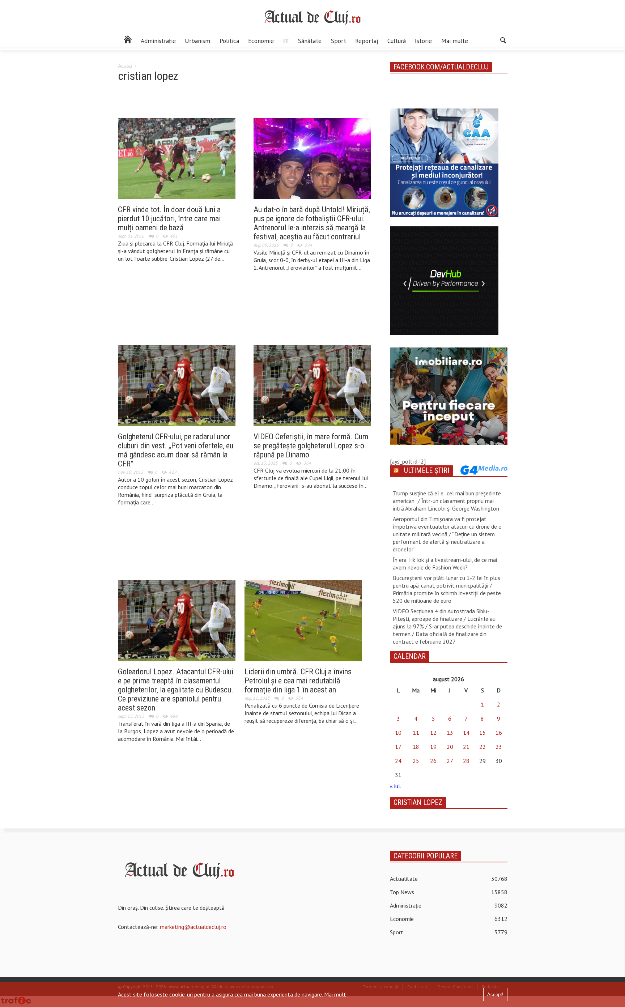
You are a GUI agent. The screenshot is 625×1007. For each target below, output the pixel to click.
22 (482, 746)
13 (450, 732)
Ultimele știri (426, 470)
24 (398, 760)
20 (450, 746)
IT (286, 41)
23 (499, 746)
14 (466, 732)
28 (466, 760)
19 (433, 746)
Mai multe (454, 41)
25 (416, 760)
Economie (261, 41)
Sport (338, 41)
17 (398, 746)
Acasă (125, 65)
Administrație (158, 41)
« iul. (395, 786)
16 (499, 732)
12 (433, 732)
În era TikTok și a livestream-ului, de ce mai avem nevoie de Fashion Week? (445, 563)
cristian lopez (418, 802)
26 (433, 760)
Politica (229, 41)
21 (466, 746)
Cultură (396, 41)
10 (398, 732)
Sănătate (310, 41)
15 (482, 732)
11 (416, 732)
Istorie (423, 41)
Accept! (495, 994)
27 (450, 760)
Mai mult (335, 994)
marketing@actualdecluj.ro (193, 926)
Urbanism (197, 41)
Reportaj (366, 41)
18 (416, 746)
